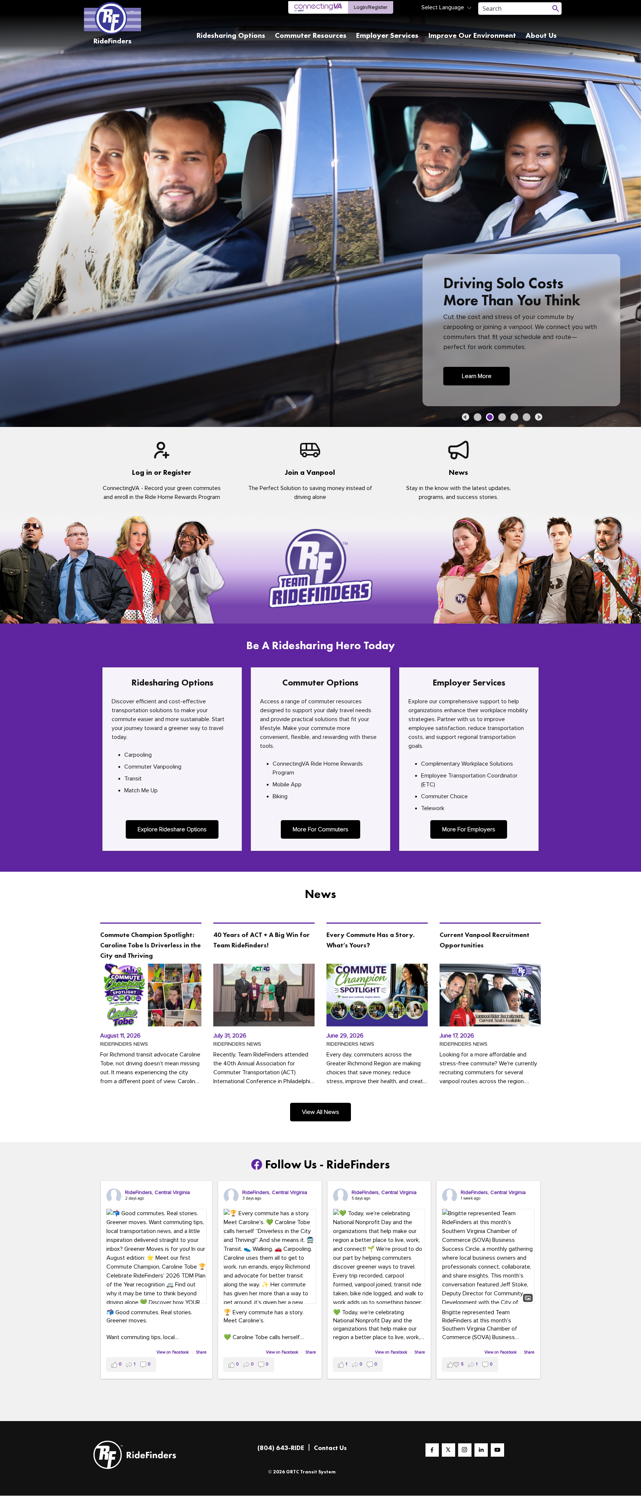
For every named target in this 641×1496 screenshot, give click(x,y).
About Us (541, 35)
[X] (448, 1450)
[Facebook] (432, 1450)
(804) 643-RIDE (280, 1447)
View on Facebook (173, 1352)
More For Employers (468, 829)
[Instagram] (464, 1450)
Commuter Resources (310, 35)
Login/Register (370, 7)
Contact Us (330, 1447)
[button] (465, 417)
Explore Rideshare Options (172, 829)
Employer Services (387, 35)
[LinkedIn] (481, 1450)
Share (201, 1352)
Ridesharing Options (231, 35)
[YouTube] (497, 1450)
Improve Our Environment (472, 35)
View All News (320, 1112)
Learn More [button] (477, 376)
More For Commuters (320, 829)
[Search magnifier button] (555, 8)
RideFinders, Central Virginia (157, 1192)
